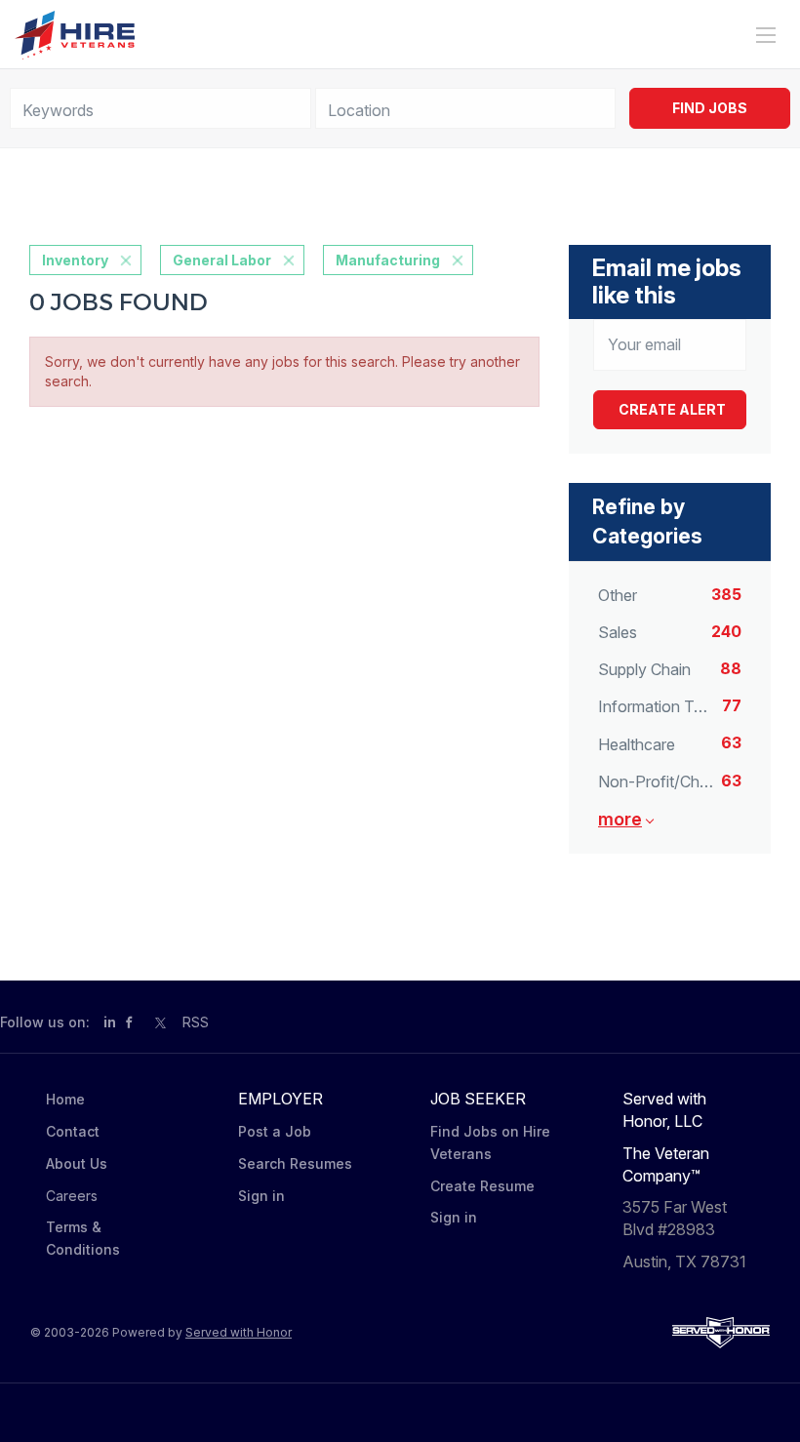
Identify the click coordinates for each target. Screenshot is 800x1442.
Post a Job (274, 1131)
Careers (72, 1195)
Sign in (261, 1195)
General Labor (222, 260)
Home (65, 1099)
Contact (73, 1131)
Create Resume (482, 1186)
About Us (76, 1163)
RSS (195, 1022)
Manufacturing (388, 260)
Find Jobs (709, 108)
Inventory (75, 260)
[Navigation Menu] (766, 35)
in (109, 1022)
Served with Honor (238, 1332)
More (620, 819)
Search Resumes (295, 1163)
